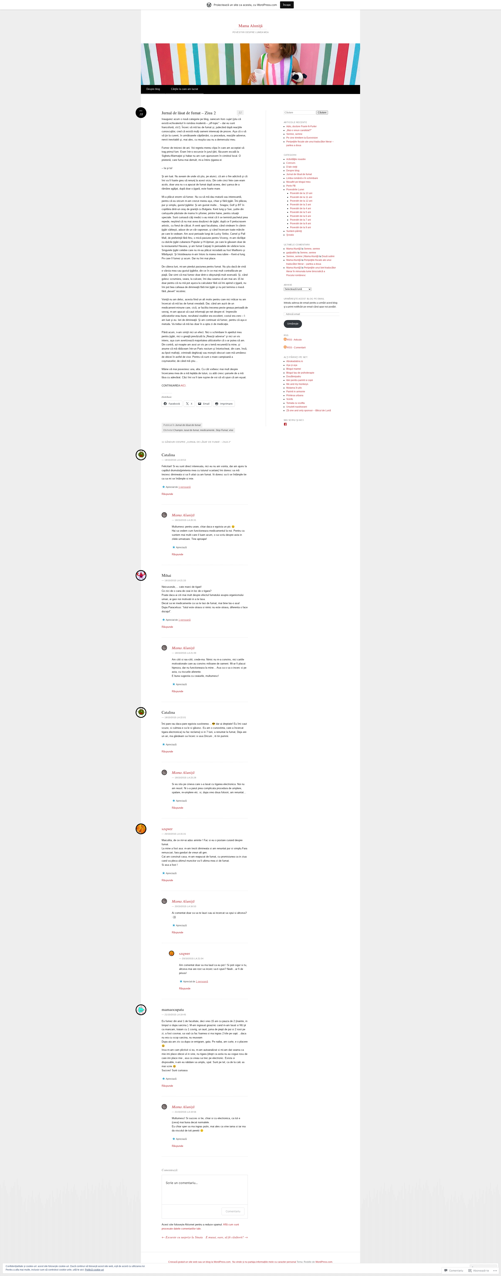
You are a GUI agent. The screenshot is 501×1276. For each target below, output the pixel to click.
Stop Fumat (222, 430)
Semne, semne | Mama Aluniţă (302, 256)
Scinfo (289, 399)
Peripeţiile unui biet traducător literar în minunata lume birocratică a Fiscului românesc (311, 271)
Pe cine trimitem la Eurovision (302, 137)
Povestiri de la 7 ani (300, 219)
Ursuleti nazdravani (296, 406)
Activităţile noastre (296, 159)
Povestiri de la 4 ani (300, 208)
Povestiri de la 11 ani (301, 197)
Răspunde (167, 494)
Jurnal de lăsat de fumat (188, 425)
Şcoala (290, 234)
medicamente (207, 430)
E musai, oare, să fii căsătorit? (227, 1237)
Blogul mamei (293, 369)
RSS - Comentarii (296, 347)
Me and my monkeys (297, 384)
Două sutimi (328, 256)
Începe (287, 4)
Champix (178, 430)
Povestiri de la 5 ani (300, 212)
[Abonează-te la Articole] (285, 339)
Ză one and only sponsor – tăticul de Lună (308, 410)
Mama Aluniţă (250, 25)
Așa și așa (291, 365)
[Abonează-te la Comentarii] (285, 347)
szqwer (167, 828)
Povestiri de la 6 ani (300, 216)
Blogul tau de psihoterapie (300, 372)
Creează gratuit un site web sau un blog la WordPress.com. (199, 1262)
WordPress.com (323, 1262)
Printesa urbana (294, 395)
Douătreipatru (293, 376)
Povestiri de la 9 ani (300, 227)
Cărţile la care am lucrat (184, 89)
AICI (183, 385)
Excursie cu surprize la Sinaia (182, 1237)
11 (240, 112)
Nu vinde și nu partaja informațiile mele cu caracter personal (264, 1262)
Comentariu (233, 1211)
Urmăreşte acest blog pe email (304, 299)
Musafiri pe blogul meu (298, 182)
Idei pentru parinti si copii (299, 380)
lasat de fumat (191, 430)
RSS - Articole (294, 339)
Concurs (290, 163)
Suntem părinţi (294, 231)
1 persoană (184, 487)
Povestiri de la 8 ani (300, 223)
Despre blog (153, 89)
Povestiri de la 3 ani (300, 204)
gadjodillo (291, 252)
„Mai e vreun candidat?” (299, 130)
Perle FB (291, 185)
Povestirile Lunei (295, 189)
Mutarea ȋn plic (294, 387)
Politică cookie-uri (94, 1269)
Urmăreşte (292, 323)
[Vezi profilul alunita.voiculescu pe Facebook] (285, 424)
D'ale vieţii (291, 166)
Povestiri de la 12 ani (301, 200)
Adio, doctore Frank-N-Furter (301, 126)
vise (231, 430)
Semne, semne (294, 134)
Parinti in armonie (295, 391)
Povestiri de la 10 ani (301, 193)
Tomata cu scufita (295, 403)
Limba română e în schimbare (302, 178)
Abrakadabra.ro (294, 361)
